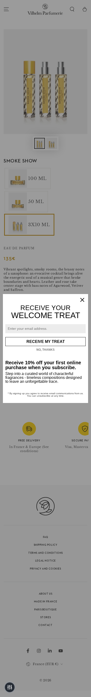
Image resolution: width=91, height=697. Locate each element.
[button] (10, 687)
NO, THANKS (45, 349)
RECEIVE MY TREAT (45, 342)
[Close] (82, 300)
